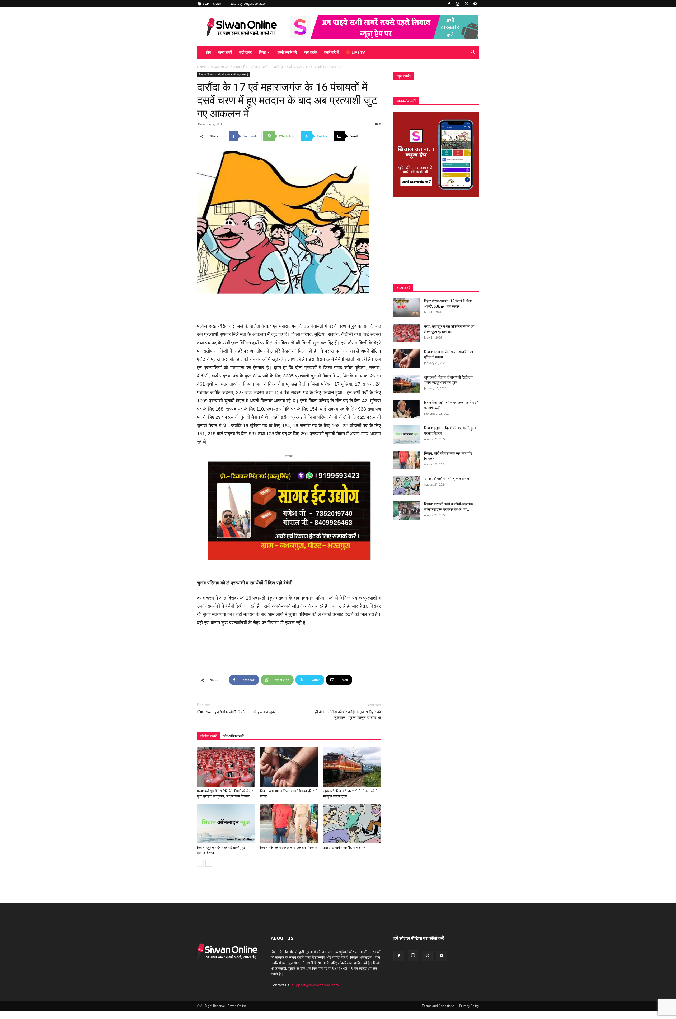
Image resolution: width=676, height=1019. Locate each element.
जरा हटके (310, 52)
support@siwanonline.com (315, 985)
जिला (262, 52)
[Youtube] (475, 3)
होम (208, 52)
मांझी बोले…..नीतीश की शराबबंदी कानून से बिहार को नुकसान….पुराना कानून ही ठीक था (346, 715)
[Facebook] (449, 3)
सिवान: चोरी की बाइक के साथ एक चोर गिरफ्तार (288, 848)
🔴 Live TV (355, 52)
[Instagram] (458, 3)
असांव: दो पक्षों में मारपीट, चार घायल (344, 848)
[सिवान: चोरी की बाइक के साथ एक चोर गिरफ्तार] (289, 823)
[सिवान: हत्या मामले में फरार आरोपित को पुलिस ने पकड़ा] (289, 767)
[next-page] (208, 863)
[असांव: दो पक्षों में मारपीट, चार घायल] (352, 823)
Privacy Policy (469, 1005)
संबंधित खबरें (208, 736)
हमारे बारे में (331, 52)
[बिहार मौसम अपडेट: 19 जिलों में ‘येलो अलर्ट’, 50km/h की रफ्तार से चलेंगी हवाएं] (406, 307)
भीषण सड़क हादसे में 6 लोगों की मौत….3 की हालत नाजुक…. (237, 712)
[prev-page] (200, 863)
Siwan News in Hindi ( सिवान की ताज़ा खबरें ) (240, 66)
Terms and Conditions (438, 1005)
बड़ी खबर (245, 52)
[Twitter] (466, 3)
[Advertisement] (289, 309)
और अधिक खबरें (233, 736)
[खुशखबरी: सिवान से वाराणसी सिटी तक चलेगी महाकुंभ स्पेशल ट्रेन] (352, 767)
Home (201, 66)
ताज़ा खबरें (225, 52)
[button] (472, 52)
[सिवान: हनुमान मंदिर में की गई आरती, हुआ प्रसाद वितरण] (226, 823)
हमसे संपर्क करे (287, 52)
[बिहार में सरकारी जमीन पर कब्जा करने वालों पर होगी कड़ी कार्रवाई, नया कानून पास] (406, 409)
